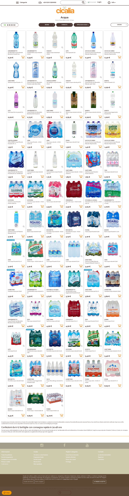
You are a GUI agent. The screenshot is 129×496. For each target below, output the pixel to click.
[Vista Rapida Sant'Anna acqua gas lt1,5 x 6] (101, 286)
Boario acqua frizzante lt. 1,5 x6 (111, 232)
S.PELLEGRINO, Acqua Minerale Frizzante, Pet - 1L (15, 143)
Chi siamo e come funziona (41, 455)
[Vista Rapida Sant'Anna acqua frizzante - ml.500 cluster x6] (101, 167)
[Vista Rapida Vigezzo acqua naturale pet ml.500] (62, 47)
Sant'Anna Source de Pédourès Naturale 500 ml (15, 232)
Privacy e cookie (5, 462)
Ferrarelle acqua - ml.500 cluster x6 (73, 202)
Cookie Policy (66, 479)
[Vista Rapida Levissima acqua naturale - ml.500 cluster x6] (43, 197)
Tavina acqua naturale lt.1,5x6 (54, 202)
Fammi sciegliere (39, 482)
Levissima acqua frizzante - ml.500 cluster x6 (14, 202)
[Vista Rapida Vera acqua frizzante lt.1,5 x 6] (24, 256)
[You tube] (87, 446)
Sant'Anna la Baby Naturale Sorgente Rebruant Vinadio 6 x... (92, 262)
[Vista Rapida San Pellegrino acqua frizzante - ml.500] (62, 77)
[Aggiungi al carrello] (23, 57)
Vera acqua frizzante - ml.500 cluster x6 (34, 143)
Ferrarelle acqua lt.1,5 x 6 (71, 321)
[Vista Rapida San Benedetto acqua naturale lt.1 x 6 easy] (120, 197)
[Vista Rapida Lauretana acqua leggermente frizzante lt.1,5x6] (43, 376)
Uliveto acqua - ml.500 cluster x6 (35, 261)
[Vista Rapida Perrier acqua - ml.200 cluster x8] (43, 405)
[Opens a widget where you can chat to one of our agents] (6, 493)
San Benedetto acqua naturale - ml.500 (34, 53)
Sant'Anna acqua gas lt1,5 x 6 (92, 291)
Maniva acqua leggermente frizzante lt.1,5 (111, 113)
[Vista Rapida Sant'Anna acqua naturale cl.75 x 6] (120, 346)
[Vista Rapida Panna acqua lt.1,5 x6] (120, 316)
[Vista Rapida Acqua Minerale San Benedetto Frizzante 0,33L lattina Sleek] (43, 77)
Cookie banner (4, 464)
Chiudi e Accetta (100, 482)
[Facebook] (64, 446)
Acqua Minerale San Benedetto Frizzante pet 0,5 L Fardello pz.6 (15, 172)
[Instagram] (41, 446)
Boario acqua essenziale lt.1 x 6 (15, 411)
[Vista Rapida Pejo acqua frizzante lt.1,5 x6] (101, 316)
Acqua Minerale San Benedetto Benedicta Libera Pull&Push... (15, 322)
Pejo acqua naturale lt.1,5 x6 (33, 321)
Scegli (75, 479)
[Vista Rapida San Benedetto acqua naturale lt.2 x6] (43, 286)
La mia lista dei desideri (104, 455)
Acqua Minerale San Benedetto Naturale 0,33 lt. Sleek (92, 83)
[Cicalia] (64, 9)
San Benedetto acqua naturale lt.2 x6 (35, 292)
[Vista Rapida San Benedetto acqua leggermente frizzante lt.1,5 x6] (81, 286)
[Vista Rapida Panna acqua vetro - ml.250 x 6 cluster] (101, 376)
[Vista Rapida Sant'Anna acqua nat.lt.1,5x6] (62, 316)
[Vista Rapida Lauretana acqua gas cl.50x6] (24, 286)
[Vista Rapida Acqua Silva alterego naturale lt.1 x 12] (62, 376)
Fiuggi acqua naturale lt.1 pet (72, 142)
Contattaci (101, 459)
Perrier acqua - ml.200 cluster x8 (35, 411)
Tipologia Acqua (82, 25)
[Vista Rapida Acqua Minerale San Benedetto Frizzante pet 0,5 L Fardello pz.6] (24, 167)
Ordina (119, 25)
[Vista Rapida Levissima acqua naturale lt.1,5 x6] (81, 346)
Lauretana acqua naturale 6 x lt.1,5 (74, 381)
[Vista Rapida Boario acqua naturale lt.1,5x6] (43, 226)
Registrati (100, 457)
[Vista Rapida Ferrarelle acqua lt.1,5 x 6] (81, 316)
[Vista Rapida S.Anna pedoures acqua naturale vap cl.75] (43, 167)
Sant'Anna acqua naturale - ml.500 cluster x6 (74, 172)
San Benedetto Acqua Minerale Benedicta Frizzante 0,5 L (15, 53)
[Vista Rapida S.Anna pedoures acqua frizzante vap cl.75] (62, 167)
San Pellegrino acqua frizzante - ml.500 (54, 83)
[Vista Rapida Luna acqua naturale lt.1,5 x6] (81, 256)
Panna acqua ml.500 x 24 (53, 411)
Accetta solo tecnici (28, 482)
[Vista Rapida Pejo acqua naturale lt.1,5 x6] (43, 316)
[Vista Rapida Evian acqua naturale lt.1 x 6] (120, 376)
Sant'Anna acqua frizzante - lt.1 (15, 82)
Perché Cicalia (37, 459)
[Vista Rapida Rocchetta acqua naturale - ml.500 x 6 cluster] (62, 226)
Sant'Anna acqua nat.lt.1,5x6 (53, 321)
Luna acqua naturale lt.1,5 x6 (72, 261)
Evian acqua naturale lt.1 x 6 (111, 381)
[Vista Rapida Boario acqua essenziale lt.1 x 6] (24, 405)
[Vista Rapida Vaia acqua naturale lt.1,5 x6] (120, 167)
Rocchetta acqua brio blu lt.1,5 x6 (54, 351)
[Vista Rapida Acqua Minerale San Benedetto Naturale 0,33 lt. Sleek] (101, 77)
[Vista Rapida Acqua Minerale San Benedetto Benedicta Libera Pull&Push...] (24, 316)
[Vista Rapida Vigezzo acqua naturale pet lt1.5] (81, 77)
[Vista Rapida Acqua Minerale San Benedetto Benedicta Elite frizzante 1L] (43, 107)
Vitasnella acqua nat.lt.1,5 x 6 (53, 291)
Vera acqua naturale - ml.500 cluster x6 (54, 143)
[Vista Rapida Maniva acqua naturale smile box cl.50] (81, 107)
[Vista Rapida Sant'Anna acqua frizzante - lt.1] (24, 77)
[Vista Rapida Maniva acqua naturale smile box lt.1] (101, 107)
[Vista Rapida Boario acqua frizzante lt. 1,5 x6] (120, 226)
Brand (47, 25)
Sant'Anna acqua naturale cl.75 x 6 (112, 351)
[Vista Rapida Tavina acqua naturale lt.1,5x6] (62, 197)
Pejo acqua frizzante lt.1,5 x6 (91, 321)
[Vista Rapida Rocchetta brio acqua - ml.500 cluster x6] (81, 226)
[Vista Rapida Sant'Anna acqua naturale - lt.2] (62, 107)
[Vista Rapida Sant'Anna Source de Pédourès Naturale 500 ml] (24, 226)
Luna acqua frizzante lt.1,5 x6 (53, 261)
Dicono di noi (37, 462)
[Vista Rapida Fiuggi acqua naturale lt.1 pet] (81, 137)
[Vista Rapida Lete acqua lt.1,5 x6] (24, 346)
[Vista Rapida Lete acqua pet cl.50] (81, 47)
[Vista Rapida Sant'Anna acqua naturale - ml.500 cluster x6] (81, 167)
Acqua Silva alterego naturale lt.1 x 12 (55, 381)
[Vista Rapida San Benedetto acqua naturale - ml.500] (43, 47)
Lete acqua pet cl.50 (70, 53)
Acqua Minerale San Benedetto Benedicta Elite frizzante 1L (34, 113)
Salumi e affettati (70, 457)
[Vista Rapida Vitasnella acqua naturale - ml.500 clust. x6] (101, 197)
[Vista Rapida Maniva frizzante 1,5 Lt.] (120, 77)
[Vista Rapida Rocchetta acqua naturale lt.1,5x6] (24, 376)
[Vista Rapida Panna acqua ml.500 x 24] (62, 405)
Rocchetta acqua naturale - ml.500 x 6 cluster (55, 232)
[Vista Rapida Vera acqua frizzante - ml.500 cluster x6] (43, 137)
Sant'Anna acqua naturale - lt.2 (54, 112)
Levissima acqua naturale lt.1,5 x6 (74, 351)
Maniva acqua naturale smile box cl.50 (74, 113)
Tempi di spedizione (6, 455)
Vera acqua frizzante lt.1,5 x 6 (15, 261)
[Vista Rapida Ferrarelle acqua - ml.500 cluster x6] (81, 197)
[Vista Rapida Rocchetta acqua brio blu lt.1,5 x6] (62, 346)
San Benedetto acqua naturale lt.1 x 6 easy (112, 202)
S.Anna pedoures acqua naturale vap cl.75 (35, 172)
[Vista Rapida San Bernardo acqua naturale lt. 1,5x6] (43, 346)
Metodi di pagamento (7, 457)
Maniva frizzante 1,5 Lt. (109, 82)
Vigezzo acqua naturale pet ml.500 (53, 53)
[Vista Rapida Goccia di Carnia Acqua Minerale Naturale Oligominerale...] (101, 47)
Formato (64, 25)
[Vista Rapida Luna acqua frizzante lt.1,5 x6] (62, 256)
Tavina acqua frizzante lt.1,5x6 (92, 232)
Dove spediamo (38, 464)
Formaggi (68, 462)
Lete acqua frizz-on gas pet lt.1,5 (15, 112)
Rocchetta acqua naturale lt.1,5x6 (16, 381)
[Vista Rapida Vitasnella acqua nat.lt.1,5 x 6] (62, 286)
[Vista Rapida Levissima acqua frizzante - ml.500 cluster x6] (24, 197)
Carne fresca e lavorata (72, 455)
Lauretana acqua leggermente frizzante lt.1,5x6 (34, 381)
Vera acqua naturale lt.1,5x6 (111, 261)
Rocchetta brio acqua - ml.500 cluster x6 (73, 232)
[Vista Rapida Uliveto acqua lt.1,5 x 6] (101, 346)
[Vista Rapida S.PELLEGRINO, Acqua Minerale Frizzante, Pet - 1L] (24, 137)
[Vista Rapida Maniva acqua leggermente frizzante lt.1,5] (120, 107)
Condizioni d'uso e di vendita (9, 459)
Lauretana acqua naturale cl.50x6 (112, 291)
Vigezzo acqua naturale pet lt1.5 (73, 82)
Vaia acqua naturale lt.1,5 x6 (111, 172)
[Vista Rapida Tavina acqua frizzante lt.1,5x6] (101, 226)
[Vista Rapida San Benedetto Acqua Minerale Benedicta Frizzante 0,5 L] (24, 47)
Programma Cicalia (38, 457)
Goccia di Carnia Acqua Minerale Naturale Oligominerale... (93, 53)
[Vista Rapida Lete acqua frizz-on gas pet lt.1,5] (24, 107)
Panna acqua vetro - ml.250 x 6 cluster (92, 381)
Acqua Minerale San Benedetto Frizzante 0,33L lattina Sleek (34, 83)
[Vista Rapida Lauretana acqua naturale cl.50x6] (120, 286)
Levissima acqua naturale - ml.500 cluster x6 (35, 202)
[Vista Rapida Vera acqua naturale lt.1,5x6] (120, 256)
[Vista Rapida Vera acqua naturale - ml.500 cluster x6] (62, 137)
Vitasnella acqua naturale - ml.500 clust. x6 (93, 202)
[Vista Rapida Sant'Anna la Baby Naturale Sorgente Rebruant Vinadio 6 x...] (101, 256)
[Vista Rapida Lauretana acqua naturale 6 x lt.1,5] (81, 376)
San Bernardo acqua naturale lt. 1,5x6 (34, 352)
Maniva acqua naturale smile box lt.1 (93, 113)
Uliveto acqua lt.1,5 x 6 (90, 351)
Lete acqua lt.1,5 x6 (12, 351)
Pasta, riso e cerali (71, 459)
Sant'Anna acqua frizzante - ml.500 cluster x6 (91, 172)
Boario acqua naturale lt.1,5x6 (34, 232)
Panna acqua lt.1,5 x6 (109, 321)
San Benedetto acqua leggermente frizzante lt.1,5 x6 (73, 292)
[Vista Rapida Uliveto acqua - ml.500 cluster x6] (43, 256)
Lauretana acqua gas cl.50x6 (15, 291)
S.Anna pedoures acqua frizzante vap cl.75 (54, 172)
